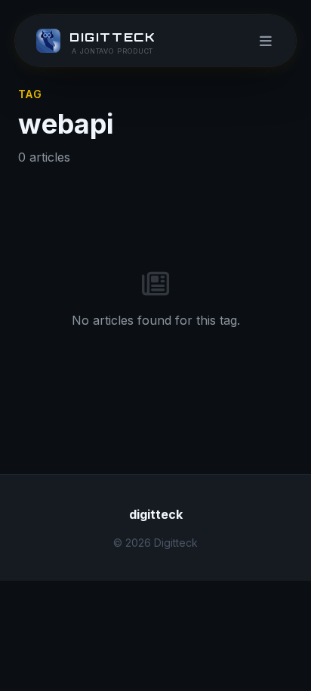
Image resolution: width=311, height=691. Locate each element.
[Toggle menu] (266, 40)
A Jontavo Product (112, 51)
